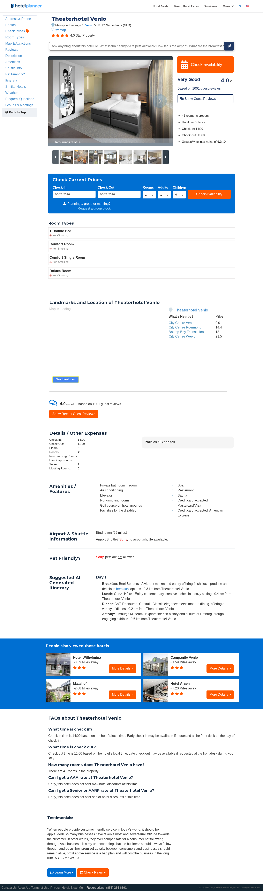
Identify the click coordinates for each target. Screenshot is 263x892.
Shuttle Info (13, 68)
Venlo (89, 25)
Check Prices (15, 31)
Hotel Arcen (180, 683)
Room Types (14, 37)
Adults (163, 187)
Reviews (11, 49)
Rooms (148, 187)
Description (13, 56)
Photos (10, 25)
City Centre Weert (182, 336)
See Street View (65, 379)
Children (179, 187)
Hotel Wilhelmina (87, 657)
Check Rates (93, 872)
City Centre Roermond (185, 327)
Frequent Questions (19, 99)
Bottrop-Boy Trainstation (186, 332)
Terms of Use (40, 887)
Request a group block (94, 208)
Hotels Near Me (72, 887)
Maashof (80, 683)
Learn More (63, 872)
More (227, 6)
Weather (11, 93)
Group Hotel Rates (186, 6)
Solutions (210, 6)
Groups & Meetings (19, 105)
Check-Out (106, 187)
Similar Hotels (15, 86)
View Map (58, 30)
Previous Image (61, 101)
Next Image (160, 101)
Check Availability (209, 194)
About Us (24, 887)
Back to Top (17, 112)
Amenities (12, 62)
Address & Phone (18, 19)
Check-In (60, 187)
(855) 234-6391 (116, 887)
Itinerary (11, 80)
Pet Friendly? (15, 74)
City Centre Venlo (181, 323)
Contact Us (9, 887)
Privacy (55, 887)
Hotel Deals (160, 6)
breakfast (122, 589)
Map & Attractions (18, 43)
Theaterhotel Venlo (191, 310)
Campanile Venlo (184, 657)
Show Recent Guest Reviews (73, 414)
